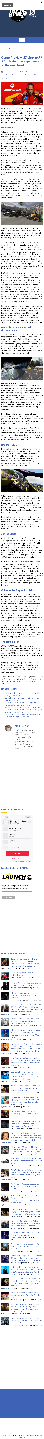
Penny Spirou (17, 1093)
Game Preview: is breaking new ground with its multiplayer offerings (25, 1021)
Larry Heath (7, 1067)
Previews (31, 72)
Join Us (22, 1438)
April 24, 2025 (22, 72)
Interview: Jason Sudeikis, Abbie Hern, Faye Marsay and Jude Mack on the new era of (25, 1223)
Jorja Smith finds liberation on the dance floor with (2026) (26, 1295)
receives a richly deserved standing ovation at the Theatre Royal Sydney (26, 1088)
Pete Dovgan (17, 1000)
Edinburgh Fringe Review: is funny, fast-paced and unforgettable (27, 1258)
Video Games (6, 75)
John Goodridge (18, 1237)
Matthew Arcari (9, 72)
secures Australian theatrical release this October (25, 1186)
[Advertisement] (22, 29)
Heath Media (25, 1435)
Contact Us (37, 1435)
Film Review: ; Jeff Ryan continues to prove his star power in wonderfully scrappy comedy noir (26, 1149)
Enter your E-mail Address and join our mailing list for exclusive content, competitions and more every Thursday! (15, 886)
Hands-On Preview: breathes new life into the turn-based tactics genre (26, 1320)
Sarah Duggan (18, 977)
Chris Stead (17, 988)
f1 (31, 75)
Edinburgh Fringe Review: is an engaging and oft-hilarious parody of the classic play (25, 1211)
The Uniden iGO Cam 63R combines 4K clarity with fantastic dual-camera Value (26, 1161)
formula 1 (4, 78)
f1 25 (34, 75)
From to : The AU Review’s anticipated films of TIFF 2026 (26, 1246)
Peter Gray (7, 968)
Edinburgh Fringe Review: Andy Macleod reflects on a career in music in (27, 1269)
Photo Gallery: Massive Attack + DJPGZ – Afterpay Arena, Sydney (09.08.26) (25, 995)
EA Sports (26, 75)
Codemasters (17, 75)
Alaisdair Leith (18, 1116)
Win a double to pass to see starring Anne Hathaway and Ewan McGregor (26, 1123)
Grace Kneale (17, 1300)
